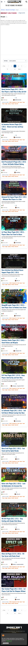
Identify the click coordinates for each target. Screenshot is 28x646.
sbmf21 (18, 459)
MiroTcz (18, 529)
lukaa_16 (18, 280)
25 (14, 69)
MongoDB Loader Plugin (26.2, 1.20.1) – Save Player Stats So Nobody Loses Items (14, 306)
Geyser (21, 102)
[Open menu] (2, 2)
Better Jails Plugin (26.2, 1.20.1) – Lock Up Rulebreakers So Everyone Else (13, 484)
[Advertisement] (14, 40)
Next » (19, 69)
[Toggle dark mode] (4, 1)
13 (7, 69)
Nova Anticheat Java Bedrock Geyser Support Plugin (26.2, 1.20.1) (12, 271)
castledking (18, 172)
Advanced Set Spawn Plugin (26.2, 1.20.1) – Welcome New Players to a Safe (14, 198)
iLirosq (18, 207)
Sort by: (6, 60)
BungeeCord (14, 102)
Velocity (12, 103)
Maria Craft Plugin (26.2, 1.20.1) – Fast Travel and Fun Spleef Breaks (13, 449)
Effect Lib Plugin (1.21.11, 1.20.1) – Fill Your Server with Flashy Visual (13, 554)
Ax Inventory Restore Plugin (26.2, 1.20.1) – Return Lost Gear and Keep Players (12, 126)
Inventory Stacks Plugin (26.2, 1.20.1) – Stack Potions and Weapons (13, 341)
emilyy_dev (18, 494)
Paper (24, 102)
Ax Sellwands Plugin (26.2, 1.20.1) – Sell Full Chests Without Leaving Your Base (14, 411)
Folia (18, 102)
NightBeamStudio (18, 99)
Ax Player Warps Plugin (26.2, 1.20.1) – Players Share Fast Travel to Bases (13, 233)
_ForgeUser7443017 (20, 385)
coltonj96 (18, 599)
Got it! (5, 643)
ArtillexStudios (18, 137)
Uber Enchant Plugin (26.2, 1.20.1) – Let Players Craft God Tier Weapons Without (14, 590)
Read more (9, 640)
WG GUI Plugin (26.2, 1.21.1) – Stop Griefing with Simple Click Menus (12, 519)
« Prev (4, 66)
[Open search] (26, 2)
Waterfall (16, 103)
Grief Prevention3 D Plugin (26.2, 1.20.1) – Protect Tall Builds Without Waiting (14, 163)
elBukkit (14, 564)
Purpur (3, 103)
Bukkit (10, 102)
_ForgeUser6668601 (20, 564)
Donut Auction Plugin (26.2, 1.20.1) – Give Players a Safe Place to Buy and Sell (14, 90)
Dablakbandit (18, 315)
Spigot (6, 103)
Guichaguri (14, 385)
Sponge (9, 103)
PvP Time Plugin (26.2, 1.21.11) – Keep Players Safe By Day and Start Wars (13, 376)
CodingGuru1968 (18, 350)
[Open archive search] (6, 17)
